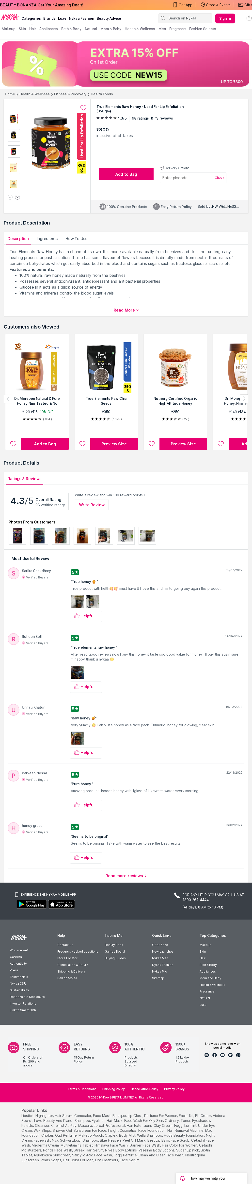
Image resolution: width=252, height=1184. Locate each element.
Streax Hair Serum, (89, 1150)
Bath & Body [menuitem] (71, 29)
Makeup (205, 945)
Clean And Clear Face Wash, (161, 1155)
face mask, (102, 1116)
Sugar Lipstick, (188, 1150)
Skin (203, 951)
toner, (186, 1120)
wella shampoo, (150, 1135)
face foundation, (152, 1130)
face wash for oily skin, (144, 1120)
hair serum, (64, 1116)
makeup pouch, (91, 1135)
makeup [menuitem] (8, 29)
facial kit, (186, 1116)
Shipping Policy (113, 1089)
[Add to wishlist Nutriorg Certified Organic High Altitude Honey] (151, 444)
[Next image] (17, 197)
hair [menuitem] (32, 29)
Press (14, 970)
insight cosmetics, (122, 1130)
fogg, (178, 1125)
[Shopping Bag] (249, 18)
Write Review (92, 504)
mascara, (85, 1125)
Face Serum (129, 1160)
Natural (205, 998)
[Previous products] (8, 399)
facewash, (42, 1140)
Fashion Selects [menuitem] (202, 29)
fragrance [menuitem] (177, 29)
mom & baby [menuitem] (110, 29)
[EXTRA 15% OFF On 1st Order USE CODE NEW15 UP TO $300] (126, 64)
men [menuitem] (162, 29)
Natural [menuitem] (91, 29)
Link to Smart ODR (23, 1010)
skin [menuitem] (22, 29)
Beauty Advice (109, 18)
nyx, (55, 1140)
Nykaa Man (160, 958)
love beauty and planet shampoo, (62, 1120)
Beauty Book (114, 945)
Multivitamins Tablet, (77, 1145)
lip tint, (190, 1125)
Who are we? (19, 950)
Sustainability (19, 990)
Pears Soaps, (51, 1160)
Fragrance (207, 991)
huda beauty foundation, (184, 1135)
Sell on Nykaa (67, 978)
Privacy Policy (174, 1089)
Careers (16, 957)
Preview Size (114, 443)
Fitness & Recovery (70, 94)
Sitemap (158, 978)
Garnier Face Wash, (145, 1145)
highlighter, (44, 1116)
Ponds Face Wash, (58, 1150)
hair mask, (115, 1120)
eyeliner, (99, 1120)
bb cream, (203, 1116)
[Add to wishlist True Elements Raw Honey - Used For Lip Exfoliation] (83, 108)
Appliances (208, 971)
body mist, (127, 1135)
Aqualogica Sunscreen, (52, 1155)
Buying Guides (115, 958)
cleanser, (42, 1125)
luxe (62, 18)
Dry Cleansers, (107, 1160)
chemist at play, (64, 1125)
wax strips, (43, 1130)
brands (49, 18)
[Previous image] (10, 197)
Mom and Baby (210, 978)
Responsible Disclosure (27, 997)
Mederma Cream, (46, 1145)
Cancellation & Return (72, 965)
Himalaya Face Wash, (111, 1145)
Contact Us (65, 945)
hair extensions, (140, 1125)
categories (31, 18)
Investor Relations (23, 1003)
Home (10, 94)
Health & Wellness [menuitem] (140, 29)
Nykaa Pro (159, 971)
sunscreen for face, (90, 1130)
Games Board (115, 951)
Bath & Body (208, 965)
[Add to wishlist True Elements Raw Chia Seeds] (82, 444)
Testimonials (19, 977)
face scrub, (180, 1140)
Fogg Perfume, (126, 1155)
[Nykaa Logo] (10, 17)
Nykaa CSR (18, 983)
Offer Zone (160, 945)
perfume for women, (161, 1116)
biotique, (119, 1116)
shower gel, (63, 1130)
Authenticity (18, 963)
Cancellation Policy (144, 1089)
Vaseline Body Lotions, (157, 1150)
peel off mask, (134, 1140)
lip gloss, (135, 1116)
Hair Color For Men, (78, 1160)
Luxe (203, 1005)
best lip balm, (158, 1140)
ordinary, (172, 1120)
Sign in (225, 18)
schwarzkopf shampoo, (79, 1140)
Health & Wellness (34, 94)
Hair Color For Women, (180, 1145)
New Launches (162, 951)
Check (219, 177)
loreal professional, (110, 1125)
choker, (47, 1135)
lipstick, (27, 1116)
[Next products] (244, 399)
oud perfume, (66, 1135)
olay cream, (163, 1125)
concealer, (83, 1116)
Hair (202, 958)
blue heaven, (111, 1140)
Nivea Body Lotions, (121, 1150)
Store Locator (67, 958)
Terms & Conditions (82, 1089)
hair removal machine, (185, 1130)
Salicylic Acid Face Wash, (92, 1155)
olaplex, (111, 1135)
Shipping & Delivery (71, 971)
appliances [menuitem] (48, 29)
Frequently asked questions (77, 951)
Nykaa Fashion (81, 18)
